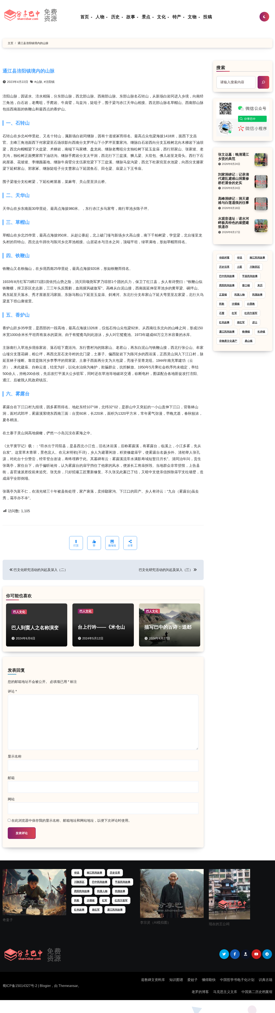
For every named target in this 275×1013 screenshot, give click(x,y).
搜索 (220, 67)
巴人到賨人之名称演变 (35, 627)
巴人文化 (19, 612)
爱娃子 (192, 980)
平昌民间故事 (250, 276)
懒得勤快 (209, 980)
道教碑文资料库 (153, 980)
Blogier (45, 986)
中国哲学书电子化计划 (237, 980)
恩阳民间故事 (227, 285)
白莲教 (251, 303)
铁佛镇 (246, 331)
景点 (147, 17)
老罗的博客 (200, 992)
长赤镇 (261, 331)
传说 (239, 257)
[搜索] (263, 82)
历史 (116, 17)
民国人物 (239, 294)
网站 (11, 799)
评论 (12, 691)
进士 (254, 322)
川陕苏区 (255, 266)
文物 (193, 17)
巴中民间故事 (227, 276)
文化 (162, 17)
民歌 (221, 303)
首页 (85, 17)
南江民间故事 (257, 257)
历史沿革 (224, 266)
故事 (131, 17)
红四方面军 (250, 313)
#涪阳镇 (49, 82)
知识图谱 (176, 980)
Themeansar (68, 986)
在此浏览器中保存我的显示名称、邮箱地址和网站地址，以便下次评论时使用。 (71, 820)
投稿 (207, 17)
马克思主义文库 (225, 992)
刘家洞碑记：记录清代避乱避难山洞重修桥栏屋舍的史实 (233, 178)
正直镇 (223, 294)
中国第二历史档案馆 (256, 992)
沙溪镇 (236, 303)
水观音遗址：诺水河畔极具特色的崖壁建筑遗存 (233, 223)
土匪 (239, 266)
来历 (260, 285)
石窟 (221, 313)
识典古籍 (265, 980)
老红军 (241, 322)
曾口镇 (246, 285)
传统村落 (224, 257)
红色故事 (224, 322)
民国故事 (257, 294)
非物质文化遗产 (228, 340)
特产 (178, 17)
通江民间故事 (227, 331)
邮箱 (11, 778)
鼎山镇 (248, 340)
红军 (234, 313)
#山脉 (38, 82)
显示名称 (14, 756)
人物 (101, 17)
